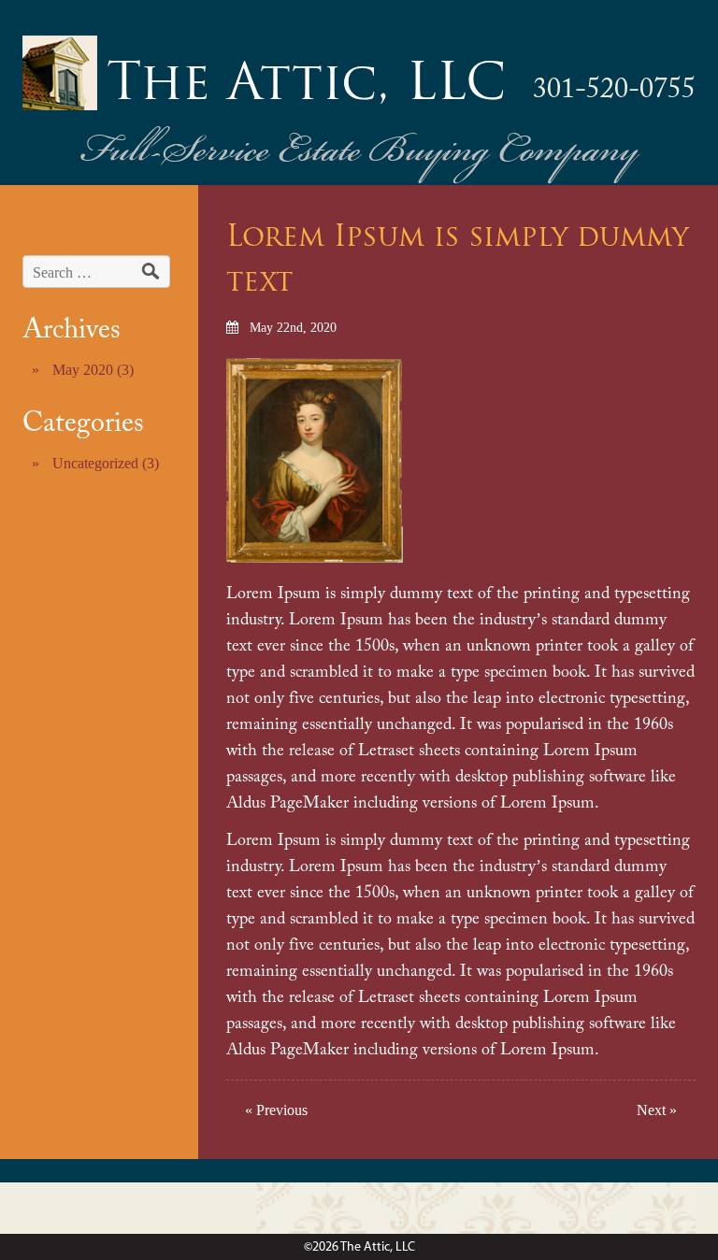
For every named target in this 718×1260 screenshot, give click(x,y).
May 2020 (82, 370)
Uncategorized (95, 463)
